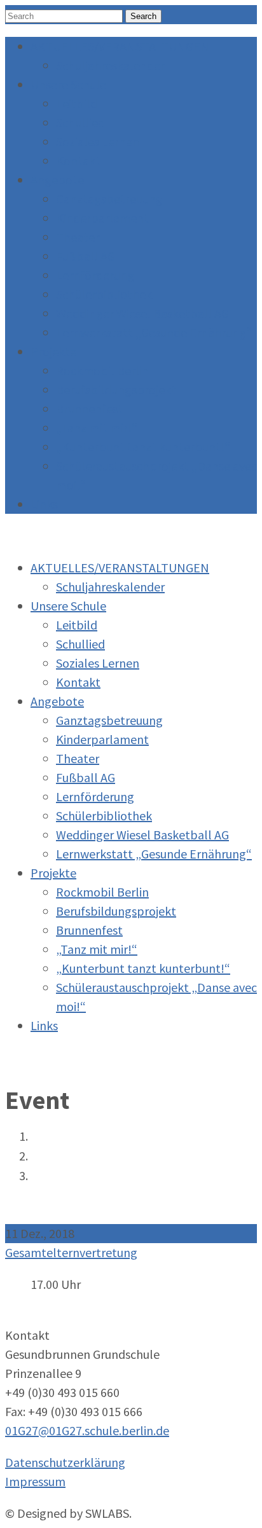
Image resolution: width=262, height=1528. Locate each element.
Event (43, 1156)
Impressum (35, 1481)
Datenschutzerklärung (65, 1462)
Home (44, 1137)
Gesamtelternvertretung (71, 1252)
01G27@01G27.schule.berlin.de (87, 1430)
